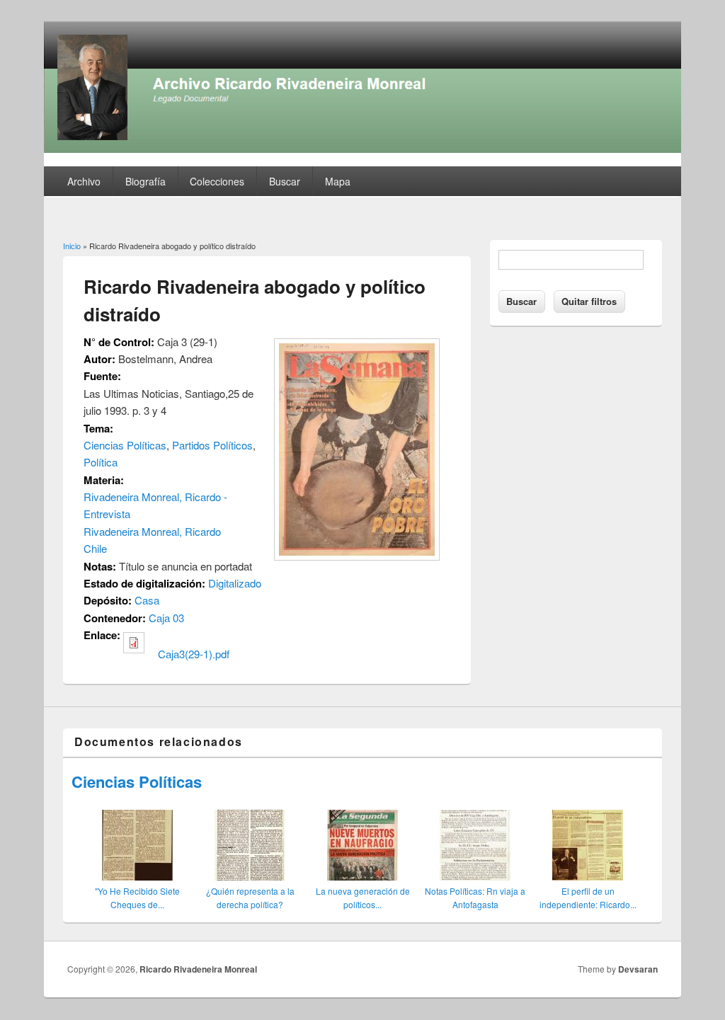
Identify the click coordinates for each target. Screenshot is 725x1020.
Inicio (72, 245)
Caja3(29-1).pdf (193, 653)
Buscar (284, 181)
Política (101, 461)
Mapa (337, 181)
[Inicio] (362, 148)
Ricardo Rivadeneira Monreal (198, 969)
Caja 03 (166, 617)
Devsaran (638, 969)
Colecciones (217, 181)
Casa (147, 599)
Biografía (145, 181)
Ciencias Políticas (125, 444)
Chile (95, 548)
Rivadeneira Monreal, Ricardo (152, 531)
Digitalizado (234, 582)
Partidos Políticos (212, 444)
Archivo (84, 181)
